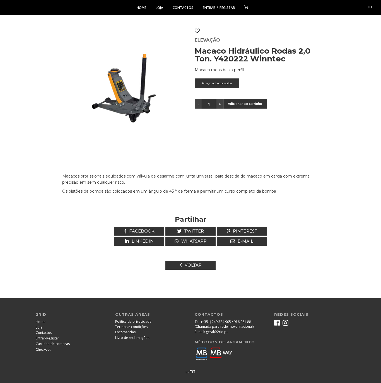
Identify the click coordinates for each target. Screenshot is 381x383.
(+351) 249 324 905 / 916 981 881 (227, 321)
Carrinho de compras (53, 343)
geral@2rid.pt (217, 331)
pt (370, 7)
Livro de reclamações (132, 337)
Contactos (183, 7)
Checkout (43, 349)
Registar (227, 7)
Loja (159, 7)
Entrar (209, 7)
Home (141, 7)
